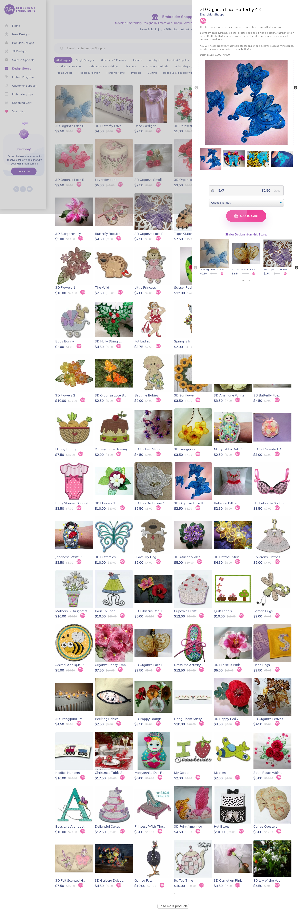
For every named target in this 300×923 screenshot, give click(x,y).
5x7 (221, 190)
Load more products (173, 906)
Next (295, 88)
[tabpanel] (215, 257)
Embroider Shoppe (212, 14)
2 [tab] (249, 280)
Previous (196, 88)
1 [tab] (243, 280)
